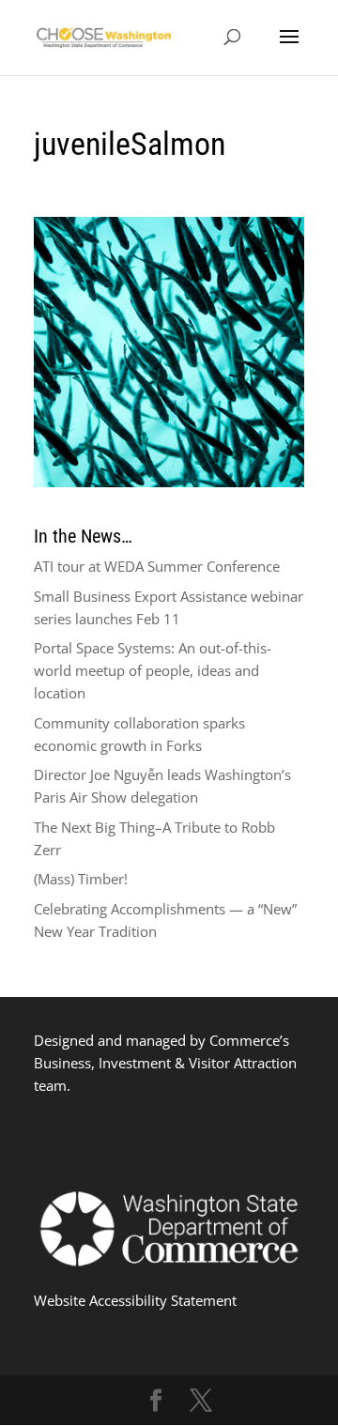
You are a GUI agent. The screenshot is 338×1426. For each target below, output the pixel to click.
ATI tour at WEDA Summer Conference (157, 566)
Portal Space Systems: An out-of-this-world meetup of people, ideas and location (152, 670)
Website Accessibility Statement (135, 1300)
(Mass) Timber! (81, 878)
